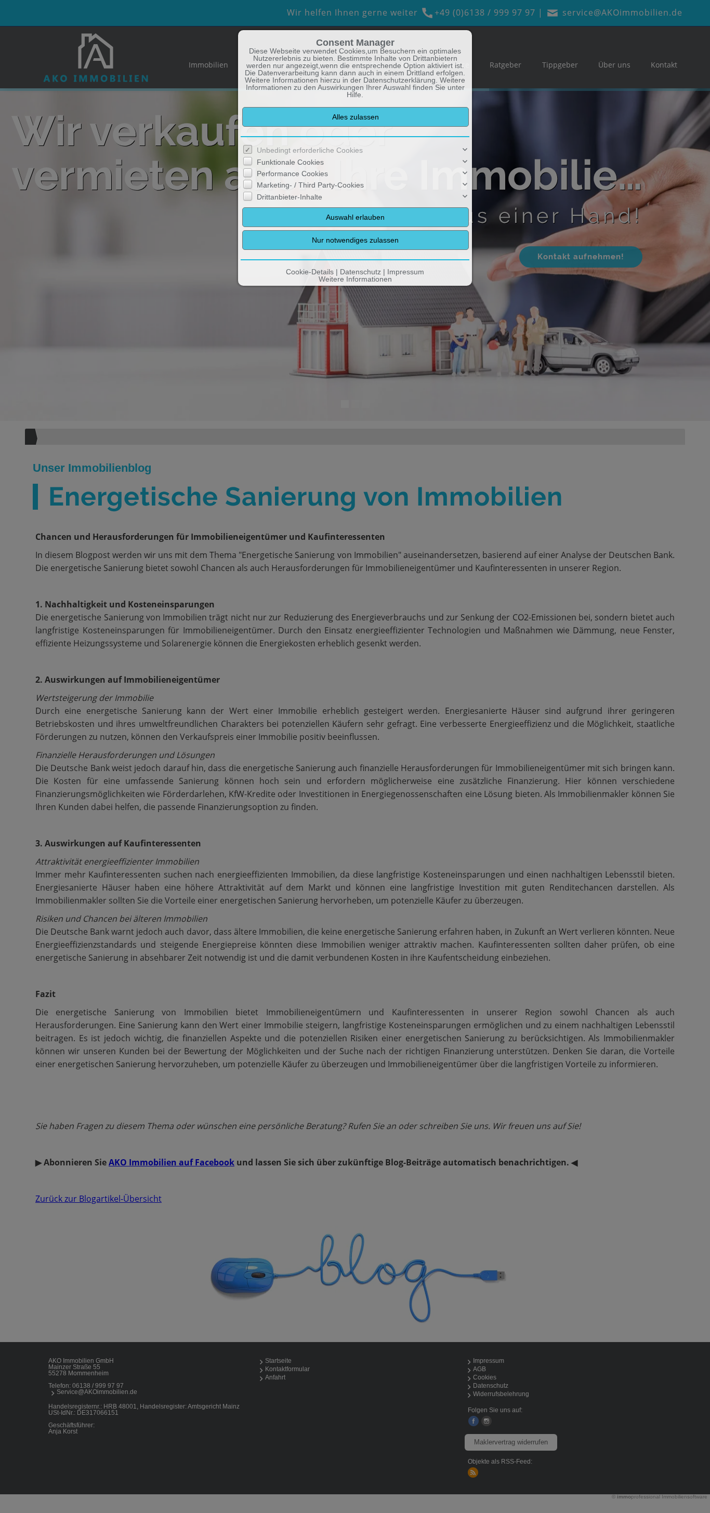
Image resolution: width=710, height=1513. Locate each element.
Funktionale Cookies (290, 162)
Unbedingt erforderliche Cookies (310, 150)
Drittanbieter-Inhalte (289, 197)
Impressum (405, 272)
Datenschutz (360, 272)
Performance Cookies (292, 173)
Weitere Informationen (355, 279)
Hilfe (354, 94)
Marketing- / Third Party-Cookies (310, 185)
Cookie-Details (310, 272)
